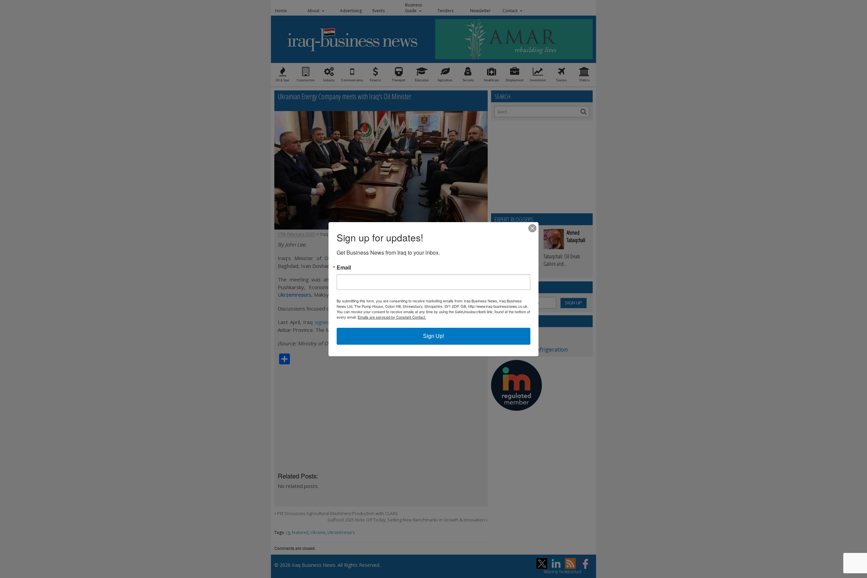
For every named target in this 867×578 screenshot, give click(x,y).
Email (344, 267)
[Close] (532, 228)
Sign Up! (433, 336)
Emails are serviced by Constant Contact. (392, 317)
